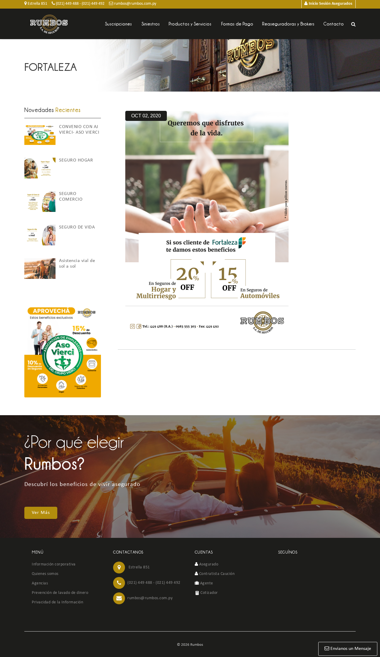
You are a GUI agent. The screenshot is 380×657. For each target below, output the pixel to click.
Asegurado (208, 564)
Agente (206, 583)
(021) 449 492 (93, 3)
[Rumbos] (49, 24)
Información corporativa (54, 564)
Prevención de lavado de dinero (60, 593)
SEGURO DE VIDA (77, 227)
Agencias (40, 583)
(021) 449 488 (67, 3)
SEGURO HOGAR (76, 160)
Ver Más (41, 512)
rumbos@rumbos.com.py (134, 3)
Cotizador (209, 593)
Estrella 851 (37, 3)
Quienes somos (45, 574)
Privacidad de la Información (57, 602)
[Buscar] (353, 24)
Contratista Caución (216, 574)
